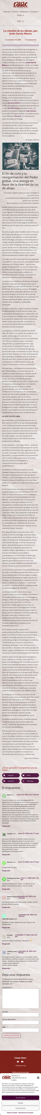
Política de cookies (12, 1112)
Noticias (6, 11)
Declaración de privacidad (25, 1112)
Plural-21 (18, 116)
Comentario (7, 987)
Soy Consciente (20, 1098)
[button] (38, 1078)
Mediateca (24, 11)
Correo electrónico (9, 1019)
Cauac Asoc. (20, 1057)
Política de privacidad (20, 1072)
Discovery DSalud (13, 103)
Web (3, 1027)
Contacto (33, 11)
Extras (19, 15)
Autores (15, 11)
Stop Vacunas (31, 111)
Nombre (5, 1012)
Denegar (20, 1103)
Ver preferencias (20, 1108)
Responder (6, 826)
